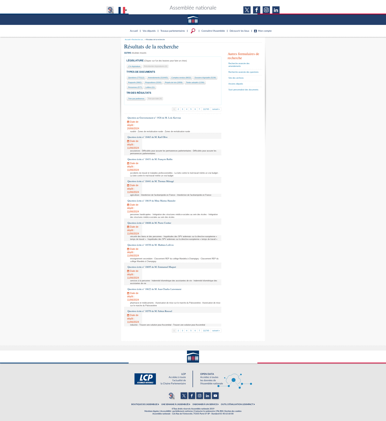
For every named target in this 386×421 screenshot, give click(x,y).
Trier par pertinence (136, 99)
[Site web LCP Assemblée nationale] (162, 379)
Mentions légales (151, 411)
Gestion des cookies (233, 411)
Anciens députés (235, 84)
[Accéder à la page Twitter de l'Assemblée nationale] (247, 10)
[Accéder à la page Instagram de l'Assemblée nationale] (266, 10)
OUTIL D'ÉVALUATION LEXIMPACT (237, 404)
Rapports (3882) (135, 82)
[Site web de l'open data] (223, 379)
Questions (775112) (136, 78)
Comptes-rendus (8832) (181, 78)
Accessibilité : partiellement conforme (176, 411)
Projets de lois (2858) (173, 82)
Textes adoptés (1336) (195, 82)
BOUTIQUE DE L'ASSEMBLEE (144, 404)
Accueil (127, 39)
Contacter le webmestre (204, 411)
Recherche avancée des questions (243, 72)
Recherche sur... (138, 39)
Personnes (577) (135, 87)
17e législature (134, 66)
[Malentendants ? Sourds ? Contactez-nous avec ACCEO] (110, 10)
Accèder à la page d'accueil (133, 29)
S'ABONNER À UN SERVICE (205, 404)
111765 (206, 109)
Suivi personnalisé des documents (243, 90)
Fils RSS (220, 411)
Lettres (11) (150, 87)
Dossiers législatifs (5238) (205, 78)
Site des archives (236, 78)
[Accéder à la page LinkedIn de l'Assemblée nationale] (276, 10)
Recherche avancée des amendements (239, 64)
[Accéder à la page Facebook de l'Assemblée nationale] (256, 10)
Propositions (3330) (153, 82)
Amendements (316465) (158, 78)
